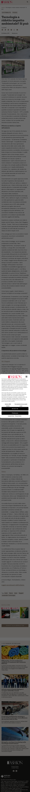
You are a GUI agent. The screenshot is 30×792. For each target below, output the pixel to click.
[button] (26, 376)
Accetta (15, 408)
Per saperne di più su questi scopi (21, 404)
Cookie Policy (11, 416)
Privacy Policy (18, 416)
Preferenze (15, 413)
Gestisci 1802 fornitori (8, 404)
